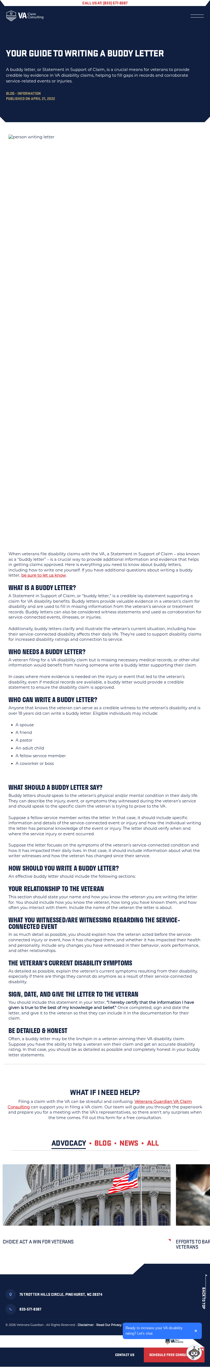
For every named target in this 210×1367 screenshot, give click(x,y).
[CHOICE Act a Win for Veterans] (87, 1195)
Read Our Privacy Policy (114, 1325)
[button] (194, 1352)
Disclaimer (86, 1325)
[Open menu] (197, 16)
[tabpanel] (105, 1214)
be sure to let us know (43, 575)
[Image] (174, 1341)
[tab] (72, 1144)
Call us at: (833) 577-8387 (104, 2)
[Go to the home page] (24, 15)
